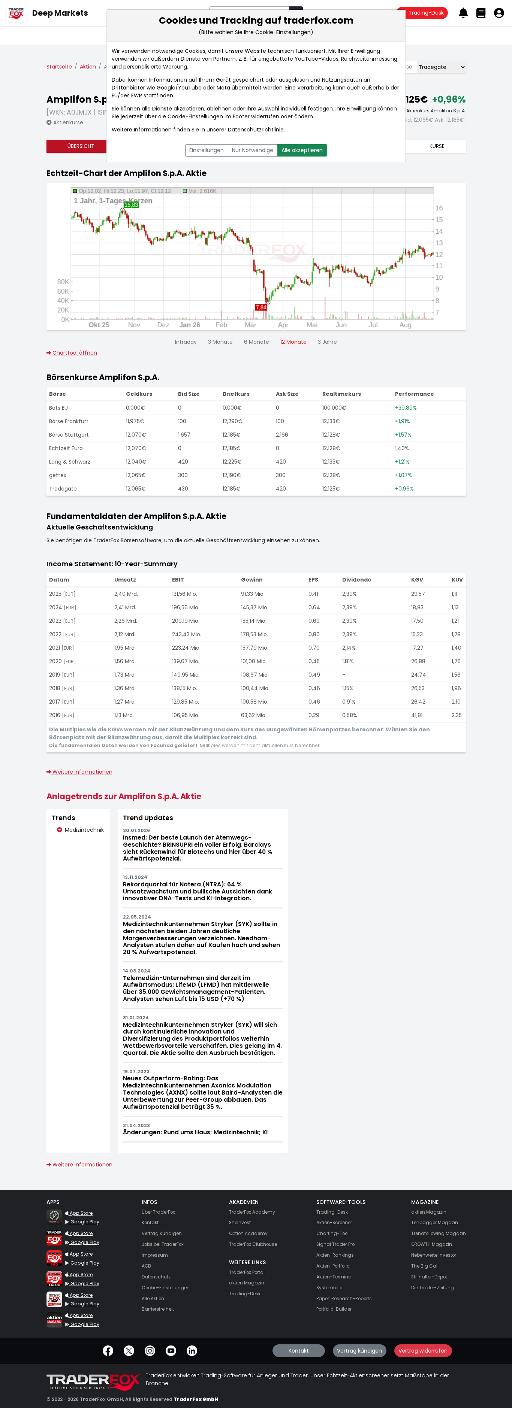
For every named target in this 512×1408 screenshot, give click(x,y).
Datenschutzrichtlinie (256, 129)
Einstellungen (206, 150)
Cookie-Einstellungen (195, 116)
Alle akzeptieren (302, 150)
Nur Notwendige (252, 150)
